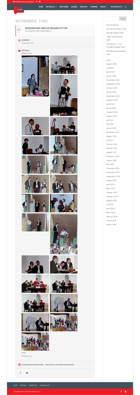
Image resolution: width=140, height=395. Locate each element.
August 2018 (111, 200)
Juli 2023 (109, 120)
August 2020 (111, 160)
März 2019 (110, 188)
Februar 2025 (111, 88)
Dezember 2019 (112, 168)
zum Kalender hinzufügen (33, 365)
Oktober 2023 (112, 112)
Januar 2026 (111, 76)
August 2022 (111, 136)
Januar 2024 (111, 108)
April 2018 (110, 208)
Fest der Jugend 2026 (114, 33)
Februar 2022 (111, 144)
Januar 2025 (111, 92)
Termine (93, 7)
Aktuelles (50, 7)
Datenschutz (116, 7)
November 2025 (112, 80)
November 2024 (112, 96)
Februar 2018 (111, 216)
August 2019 (111, 180)
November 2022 (112, 132)
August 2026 (111, 64)
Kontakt (84, 7)
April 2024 (110, 104)
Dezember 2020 (112, 156)
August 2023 (111, 116)
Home (40, 7)
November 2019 (112, 172)
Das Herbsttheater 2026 (116, 29)
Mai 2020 (110, 164)
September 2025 (113, 84)
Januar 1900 (111, 224)
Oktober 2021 (112, 148)
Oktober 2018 (112, 196)
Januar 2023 (111, 128)
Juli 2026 (109, 68)
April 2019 (110, 184)
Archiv (103, 7)
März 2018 (110, 212)
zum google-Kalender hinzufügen (59, 365)
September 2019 (113, 176)
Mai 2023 (110, 124)
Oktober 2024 (112, 100)
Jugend (74, 7)
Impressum (33, 385)
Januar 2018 (111, 220)
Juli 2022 (109, 140)
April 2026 (110, 72)
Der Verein (64, 7)
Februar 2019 (111, 192)
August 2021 (111, 152)
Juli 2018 (109, 204)
